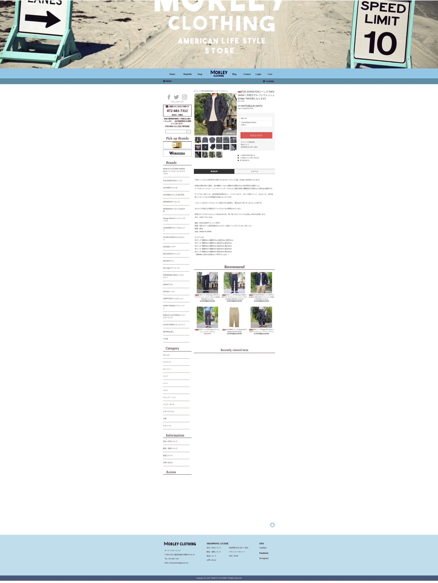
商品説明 (214, 171)
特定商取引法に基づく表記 (249, 147)
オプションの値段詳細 (248, 142)
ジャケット (224, 91)
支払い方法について (170, 441)
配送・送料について (170, 448)
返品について (245, 144)
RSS (230, 556)
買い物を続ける (244, 160)
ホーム (196, 91)
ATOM (236, 556)
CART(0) (270, 81)
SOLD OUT (256, 135)
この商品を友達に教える (247, 155)
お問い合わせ (168, 462)
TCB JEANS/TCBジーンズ (209, 91)
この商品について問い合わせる (249, 158)
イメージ (254, 171)
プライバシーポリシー (237, 552)
